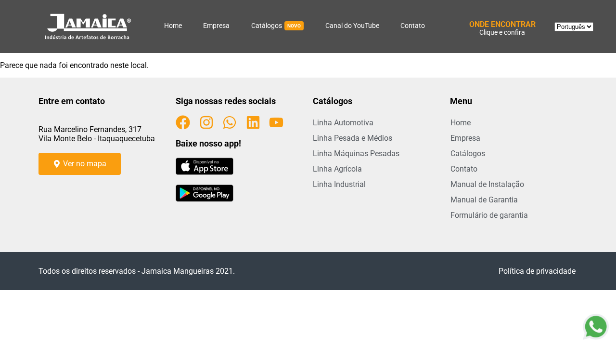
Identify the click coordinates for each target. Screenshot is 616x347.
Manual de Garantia (484, 199)
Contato (412, 25)
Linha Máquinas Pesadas (356, 153)
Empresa (216, 25)
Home (173, 25)
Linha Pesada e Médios (352, 138)
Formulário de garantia (489, 215)
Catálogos (276, 25)
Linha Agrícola (337, 169)
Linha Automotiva (343, 122)
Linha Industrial (339, 184)
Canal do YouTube (352, 25)
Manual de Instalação (487, 184)
